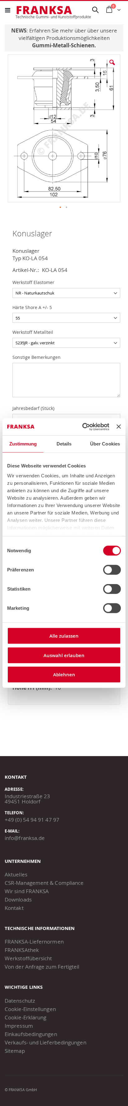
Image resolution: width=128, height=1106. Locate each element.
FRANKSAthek (22, 949)
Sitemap (15, 1050)
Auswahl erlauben (64, 655)
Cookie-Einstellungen (30, 1009)
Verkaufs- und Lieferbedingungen (45, 1042)
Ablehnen (64, 674)
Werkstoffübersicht (28, 958)
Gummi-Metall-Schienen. (64, 45)
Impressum (19, 1025)
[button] (112, 67)
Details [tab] (64, 443)
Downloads (18, 899)
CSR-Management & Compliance (44, 882)
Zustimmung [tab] (23, 443)
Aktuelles (16, 874)
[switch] (112, 570)
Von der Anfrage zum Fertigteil (42, 966)
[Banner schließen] (119, 426)
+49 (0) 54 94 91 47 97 (32, 819)
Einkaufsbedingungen (31, 1034)
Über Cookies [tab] (105, 443)
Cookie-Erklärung (25, 1017)
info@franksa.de (25, 837)
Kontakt (14, 907)
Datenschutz (20, 1000)
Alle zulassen (64, 636)
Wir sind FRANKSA (27, 891)
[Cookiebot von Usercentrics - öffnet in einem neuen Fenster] (83, 427)
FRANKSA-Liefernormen (34, 941)
